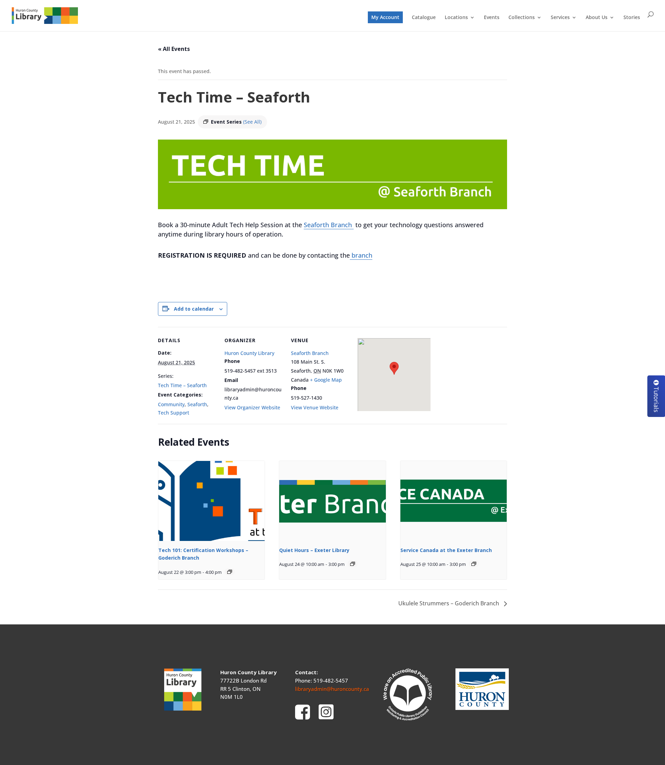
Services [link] (560, 17)
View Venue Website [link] (314, 407)
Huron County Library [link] (249, 353)
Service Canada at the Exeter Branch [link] (446, 550)
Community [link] (171, 404)
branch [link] (361, 255)
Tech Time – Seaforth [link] (182, 385)
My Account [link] (385, 17)
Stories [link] (631, 17)
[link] (45, 15)
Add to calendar (194, 308)
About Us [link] (597, 17)
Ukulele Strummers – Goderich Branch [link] (449, 603)
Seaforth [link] (197, 404)
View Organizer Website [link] (252, 407)
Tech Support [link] (173, 412)
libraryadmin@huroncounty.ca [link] (332, 688)
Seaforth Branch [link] (329, 225)
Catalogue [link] (424, 17)
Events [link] (491, 17)
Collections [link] (521, 17)
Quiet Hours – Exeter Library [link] (314, 550)
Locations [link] (456, 17)
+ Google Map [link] (326, 379)
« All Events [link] (174, 49)
